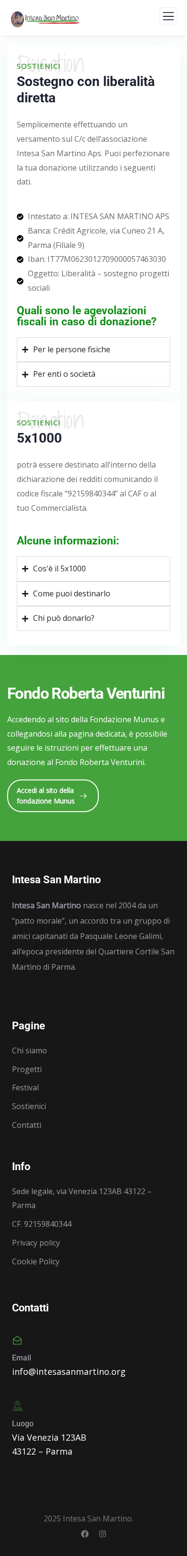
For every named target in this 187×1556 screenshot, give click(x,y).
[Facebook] (85, 1534)
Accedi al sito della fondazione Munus (46, 795)
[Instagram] (102, 1534)
